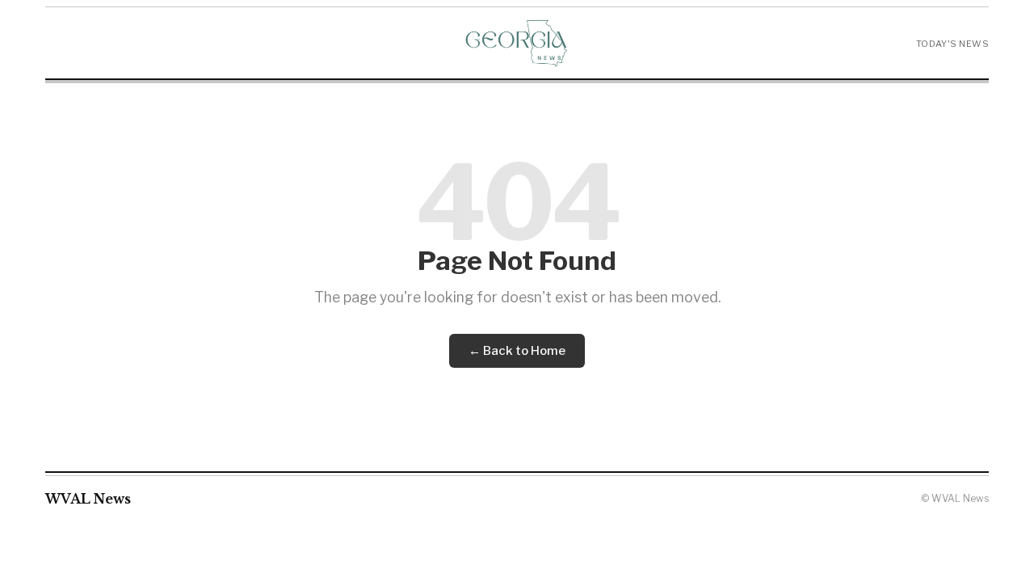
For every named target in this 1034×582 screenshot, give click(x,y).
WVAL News (88, 499)
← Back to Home (517, 351)
